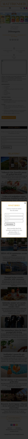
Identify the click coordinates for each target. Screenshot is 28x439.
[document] (14, 219)
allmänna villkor (13, 232)
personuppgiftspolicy (14, 233)
